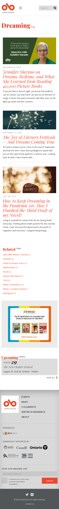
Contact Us (29, 504)
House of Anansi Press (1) (15, 263)
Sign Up (49, 481)
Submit (55, 8)
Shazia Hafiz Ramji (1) (13, 276)
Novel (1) (7, 271)
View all (50, 377)
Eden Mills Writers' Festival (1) (16, 254)
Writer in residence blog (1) (15, 289)
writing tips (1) (9, 293)
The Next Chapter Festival (18, 367)
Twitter (27, 494)
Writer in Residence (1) (13, 284)
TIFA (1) (6, 280)
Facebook (32, 494)
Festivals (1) (8, 259)
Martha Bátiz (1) (10, 267)
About (25, 416)
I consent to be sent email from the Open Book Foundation (19, 481)
